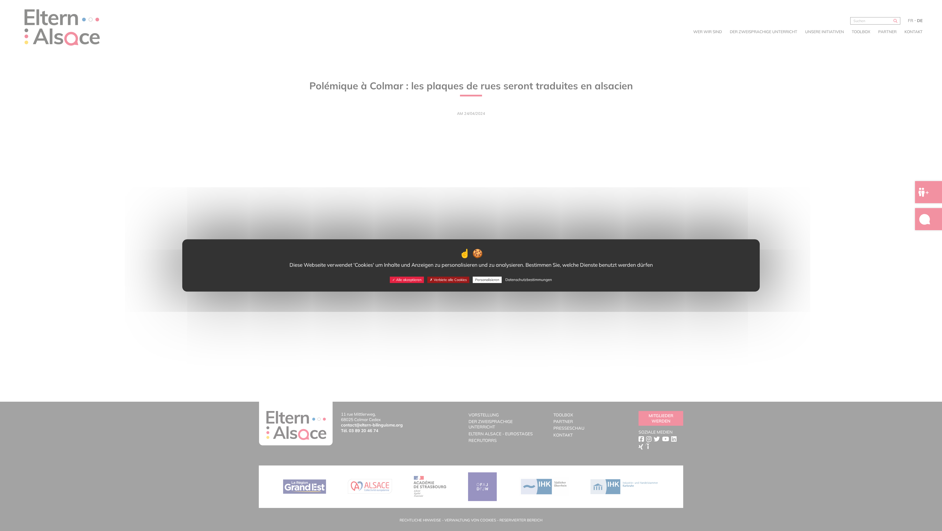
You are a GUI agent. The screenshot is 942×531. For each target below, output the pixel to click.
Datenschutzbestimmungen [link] (528, 279)
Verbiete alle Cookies (450, 280)
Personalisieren (487, 280)
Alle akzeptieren (408, 280)
